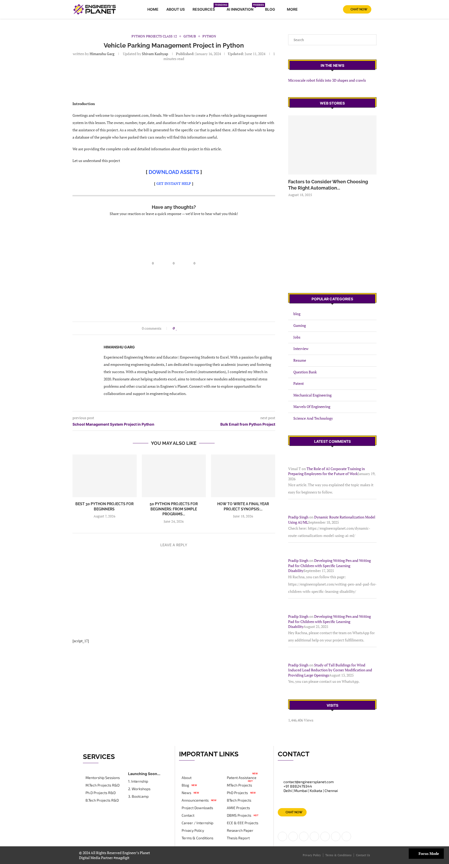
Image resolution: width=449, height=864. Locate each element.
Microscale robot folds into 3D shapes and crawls (327, 80)
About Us (175, 9)
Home (153, 9)
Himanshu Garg (102, 53)
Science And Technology (313, 418)
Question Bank (305, 371)
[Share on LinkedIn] (186, 328)
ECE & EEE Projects (242, 823)
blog (296, 313)
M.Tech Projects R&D (102, 785)
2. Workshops (139, 789)
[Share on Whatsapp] (196, 328)
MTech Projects (239, 785)
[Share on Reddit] (191, 328)
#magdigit (122, 857)
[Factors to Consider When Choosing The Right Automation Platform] (332, 144)
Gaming (299, 325)
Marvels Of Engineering (311, 406)
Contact (188, 815)
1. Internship (138, 781)
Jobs (296, 337)
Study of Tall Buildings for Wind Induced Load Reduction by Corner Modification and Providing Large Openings (330, 670)
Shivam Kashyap (154, 53)
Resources (206, 8)
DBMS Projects (239, 815)
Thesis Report (238, 838)
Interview (300, 348)
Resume (299, 360)
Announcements (195, 800)
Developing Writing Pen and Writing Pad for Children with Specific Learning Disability (329, 565)
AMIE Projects (238, 808)
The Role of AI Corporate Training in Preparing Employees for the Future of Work (326, 471)
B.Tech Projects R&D (102, 800)
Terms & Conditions (197, 838)
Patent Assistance (241, 777)
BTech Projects (239, 800)
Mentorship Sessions (102, 777)
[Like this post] (176, 328)
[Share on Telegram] (201, 328)
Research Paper (240, 830)
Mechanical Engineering (312, 395)
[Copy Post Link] (206, 328)
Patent (298, 383)
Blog (270, 9)
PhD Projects (237, 793)
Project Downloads (197, 808)
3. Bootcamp (138, 796)
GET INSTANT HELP (173, 183)
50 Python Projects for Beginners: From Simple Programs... (174, 509)
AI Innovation (242, 8)
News (186, 793)
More (292, 9)
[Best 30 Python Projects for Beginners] (104, 475)
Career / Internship (197, 823)
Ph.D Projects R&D (100, 793)
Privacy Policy (193, 830)
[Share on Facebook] (181, 328)
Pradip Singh (298, 517)
